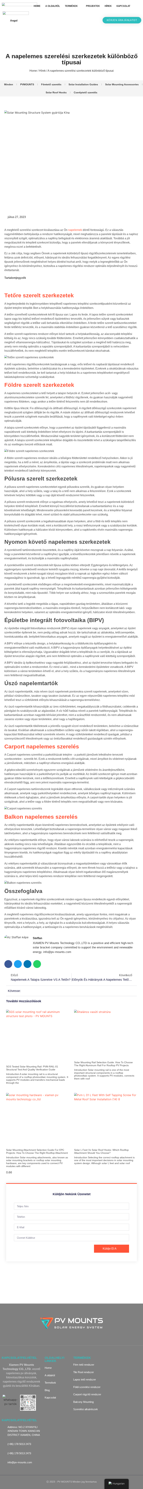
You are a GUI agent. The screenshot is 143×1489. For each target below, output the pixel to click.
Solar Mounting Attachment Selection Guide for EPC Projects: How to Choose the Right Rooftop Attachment (37, 1151)
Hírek (42, 70)
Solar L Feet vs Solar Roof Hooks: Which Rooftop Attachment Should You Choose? (101, 1151)
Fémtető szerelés (51, 84)
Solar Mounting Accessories (122, 84)
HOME (37, 6)
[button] (137, 6)
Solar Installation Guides (83, 84)
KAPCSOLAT (123, 6)
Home (33, 70)
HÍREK (108, 6)
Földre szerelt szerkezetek (39, 385)
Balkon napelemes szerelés (41, 817)
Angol (13, 20)
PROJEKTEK (93, 6)
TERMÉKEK (71, 6)
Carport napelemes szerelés (41, 746)
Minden (8, 84)
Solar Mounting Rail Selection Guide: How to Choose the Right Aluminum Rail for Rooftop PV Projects (103, 1064)
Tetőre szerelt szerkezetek (39, 295)
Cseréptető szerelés (85, 92)
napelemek (75, 229)
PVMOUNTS (27, 84)
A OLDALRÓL (52, 6)
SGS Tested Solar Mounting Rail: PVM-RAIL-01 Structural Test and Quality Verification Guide (32, 1068)
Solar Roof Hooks (56, 92)
